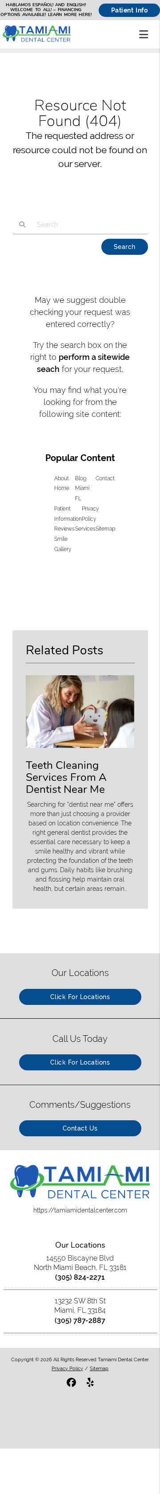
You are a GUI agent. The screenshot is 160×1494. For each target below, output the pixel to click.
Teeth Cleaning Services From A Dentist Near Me (66, 777)
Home (61, 488)
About (61, 478)
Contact (105, 478)
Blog (80, 478)
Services (85, 529)
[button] (146, 32)
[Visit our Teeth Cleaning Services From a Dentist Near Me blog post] (80, 750)
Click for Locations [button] (80, 996)
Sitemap (105, 529)
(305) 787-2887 (80, 1320)
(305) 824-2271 (80, 1277)
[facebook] (71, 1383)
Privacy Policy (67, 1368)
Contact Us (80, 1128)
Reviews (64, 529)
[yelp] (90, 1383)
